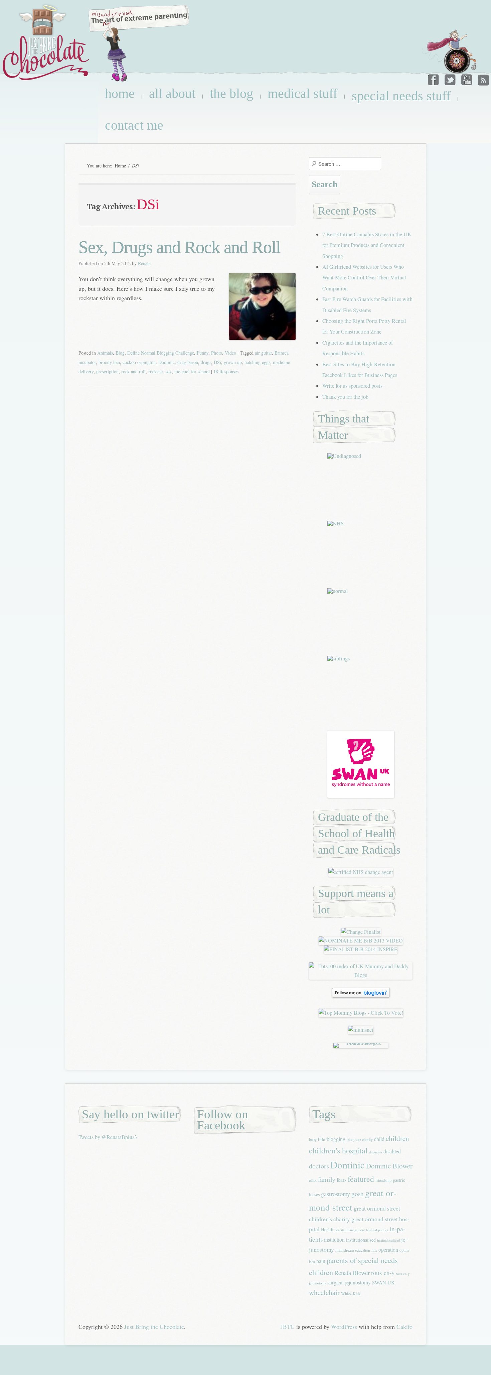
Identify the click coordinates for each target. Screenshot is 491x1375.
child (379, 1138)
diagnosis (375, 1152)
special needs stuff (401, 95)
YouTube (466, 78)
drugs (206, 362)
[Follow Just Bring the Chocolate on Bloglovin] (361, 995)
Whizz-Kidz (350, 1293)
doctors (319, 1165)
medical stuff (302, 93)
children (397, 1138)
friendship (383, 1180)
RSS (482, 78)
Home (120, 165)
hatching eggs (257, 362)
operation (388, 1249)
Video (230, 353)
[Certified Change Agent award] (360, 872)
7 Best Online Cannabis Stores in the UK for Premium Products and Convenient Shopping (367, 245)
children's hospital (338, 1150)
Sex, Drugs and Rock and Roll (179, 247)
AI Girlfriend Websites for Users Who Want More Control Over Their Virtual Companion (364, 277)
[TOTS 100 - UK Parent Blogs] (360, 1042)
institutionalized (388, 1240)
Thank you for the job (345, 396)
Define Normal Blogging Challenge (160, 353)
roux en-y (382, 1272)
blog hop (354, 1139)
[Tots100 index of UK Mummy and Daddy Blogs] (361, 975)
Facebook (434, 78)
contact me (134, 125)
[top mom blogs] (361, 1012)
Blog (120, 353)
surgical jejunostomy (349, 1282)
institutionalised (361, 1240)
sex (169, 371)
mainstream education (352, 1250)
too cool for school (192, 371)
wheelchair (324, 1292)
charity (367, 1139)
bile (321, 1139)
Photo (216, 353)
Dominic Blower (389, 1165)
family (326, 1179)
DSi (217, 362)
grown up (233, 362)
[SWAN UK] (360, 795)
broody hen (109, 362)
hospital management (350, 1230)
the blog (231, 93)
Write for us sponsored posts (352, 385)
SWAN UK (383, 1282)
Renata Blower (352, 1272)
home (120, 93)
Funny (202, 353)
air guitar (263, 353)
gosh (357, 1194)
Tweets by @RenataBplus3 (107, 1137)
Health (327, 1229)
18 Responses (225, 371)
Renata (144, 263)
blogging (336, 1138)
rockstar (155, 371)
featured (361, 1178)
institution (334, 1239)
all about (172, 93)
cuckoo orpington (139, 362)
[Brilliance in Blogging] (361, 931)
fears (341, 1179)
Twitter (450, 78)
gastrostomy (335, 1194)
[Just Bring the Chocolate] (47, 42)
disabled (392, 1151)
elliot (313, 1180)
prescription (107, 371)
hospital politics (377, 1230)
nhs (374, 1250)
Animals (105, 353)
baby (313, 1139)
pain (320, 1260)
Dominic (166, 362)
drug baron (187, 362)
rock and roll (133, 371)
